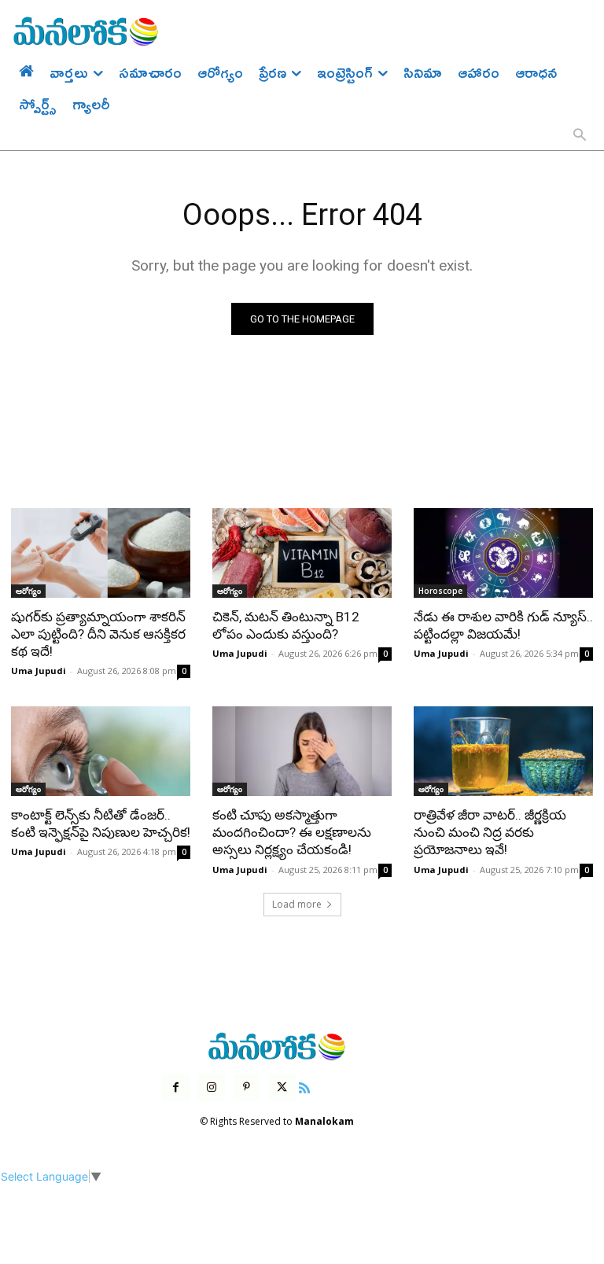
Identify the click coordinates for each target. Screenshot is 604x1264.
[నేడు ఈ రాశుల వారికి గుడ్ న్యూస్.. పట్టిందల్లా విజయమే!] (503, 553)
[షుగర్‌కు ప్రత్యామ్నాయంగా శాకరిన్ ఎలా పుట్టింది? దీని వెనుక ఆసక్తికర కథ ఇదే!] (100, 553)
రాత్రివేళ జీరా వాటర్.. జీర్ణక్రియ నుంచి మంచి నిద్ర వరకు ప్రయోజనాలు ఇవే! (490, 832)
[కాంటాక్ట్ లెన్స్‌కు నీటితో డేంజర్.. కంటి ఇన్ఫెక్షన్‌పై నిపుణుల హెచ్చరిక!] (100, 751)
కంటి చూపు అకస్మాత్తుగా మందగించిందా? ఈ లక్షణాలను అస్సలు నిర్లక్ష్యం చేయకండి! (291, 832)
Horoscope (440, 590)
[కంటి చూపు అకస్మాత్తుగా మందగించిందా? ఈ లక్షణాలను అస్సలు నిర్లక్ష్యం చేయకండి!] (302, 751)
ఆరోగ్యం (28, 590)
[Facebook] (176, 1087)
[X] (282, 1087)
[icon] (304, 1086)
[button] (579, 136)
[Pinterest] (246, 1087)
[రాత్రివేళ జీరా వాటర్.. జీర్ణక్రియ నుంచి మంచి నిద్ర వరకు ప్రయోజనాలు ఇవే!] (503, 751)
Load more (297, 904)
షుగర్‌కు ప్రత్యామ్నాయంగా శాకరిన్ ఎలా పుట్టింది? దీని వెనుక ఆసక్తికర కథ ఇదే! (98, 634)
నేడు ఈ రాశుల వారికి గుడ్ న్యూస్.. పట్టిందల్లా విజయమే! (503, 625)
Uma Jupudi (38, 670)
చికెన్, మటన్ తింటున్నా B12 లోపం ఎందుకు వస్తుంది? (285, 625)
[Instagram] (211, 1087)
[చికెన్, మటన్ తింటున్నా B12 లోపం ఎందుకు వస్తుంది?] (302, 553)
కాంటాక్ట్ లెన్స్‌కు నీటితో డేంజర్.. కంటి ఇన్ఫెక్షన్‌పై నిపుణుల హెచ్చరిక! (100, 823)
